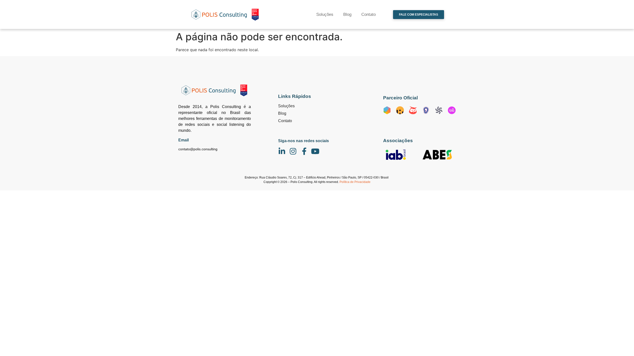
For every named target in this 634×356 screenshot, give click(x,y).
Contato (368, 14)
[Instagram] (293, 151)
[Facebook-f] (304, 151)
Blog (347, 14)
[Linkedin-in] (282, 151)
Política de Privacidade (355, 182)
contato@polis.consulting (197, 149)
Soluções (324, 14)
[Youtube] (315, 151)
